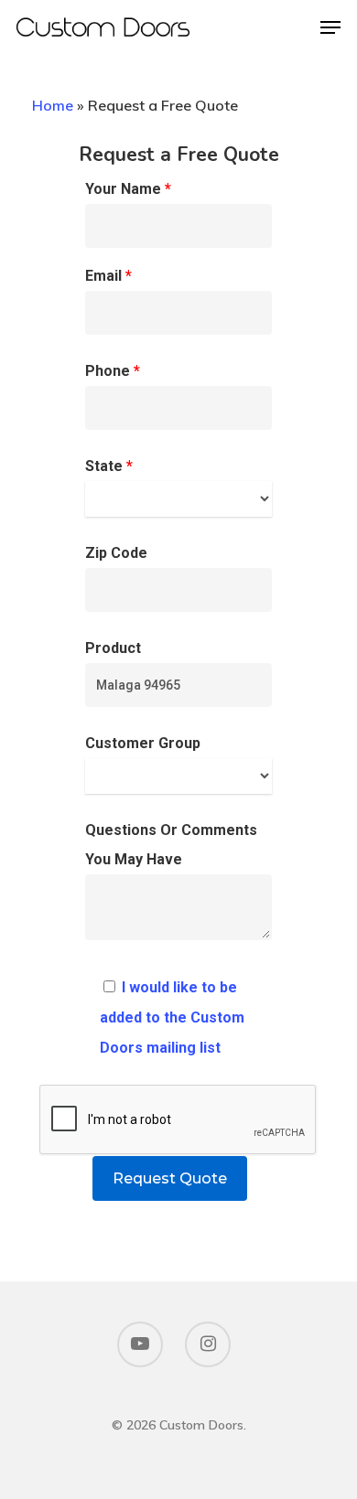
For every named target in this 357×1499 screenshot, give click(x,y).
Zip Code (116, 553)
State (109, 466)
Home (52, 105)
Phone (112, 371)
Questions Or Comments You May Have (171, 844)
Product (113, 648)
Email (108, 275)
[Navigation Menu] (330, 27)
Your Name (128, 189)
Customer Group (142, 743)
